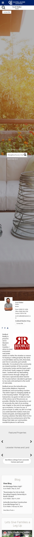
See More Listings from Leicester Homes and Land (17, 461)
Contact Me (6, 12)
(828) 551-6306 (23, 309)
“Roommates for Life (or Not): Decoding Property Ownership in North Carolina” (14, 494)
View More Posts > (9, 510)
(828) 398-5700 (23, 311)
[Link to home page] (17, 2)
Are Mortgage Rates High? (12, 486)
